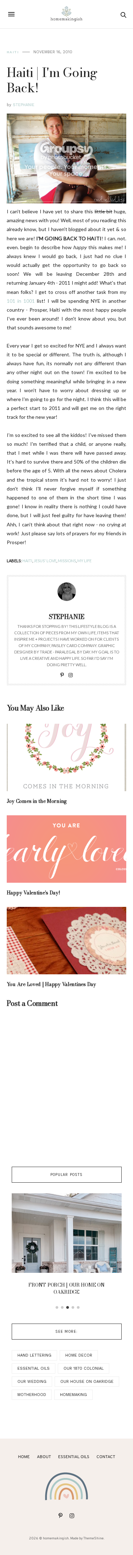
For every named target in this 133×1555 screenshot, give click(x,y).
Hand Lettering (34, 1355)
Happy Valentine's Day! (33, 893)
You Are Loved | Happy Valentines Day (51, 984)
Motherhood (31, 1394)
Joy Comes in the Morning (37, 801)
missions (67, 560)
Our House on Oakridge (86, 1381)
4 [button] (72, 1307)
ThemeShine (93, 1538)
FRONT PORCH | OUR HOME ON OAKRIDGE (66, 1288)
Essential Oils (33, 1368)
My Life (84, 560)
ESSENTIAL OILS (73, 1457)
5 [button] (78, 1307)
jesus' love (45, 560)
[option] (67, 1246)
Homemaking (73, 1394)
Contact (105, 1457)
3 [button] (67, 1307)
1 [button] (56, 1307)
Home (24, 1457)
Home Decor (78, 1355)
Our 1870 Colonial (83, 1368)
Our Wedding (31, 1381)
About (44, 1457)
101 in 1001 (21, 301)
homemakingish (56, 1538)
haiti (13, 52)
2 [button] (62, 1307)
